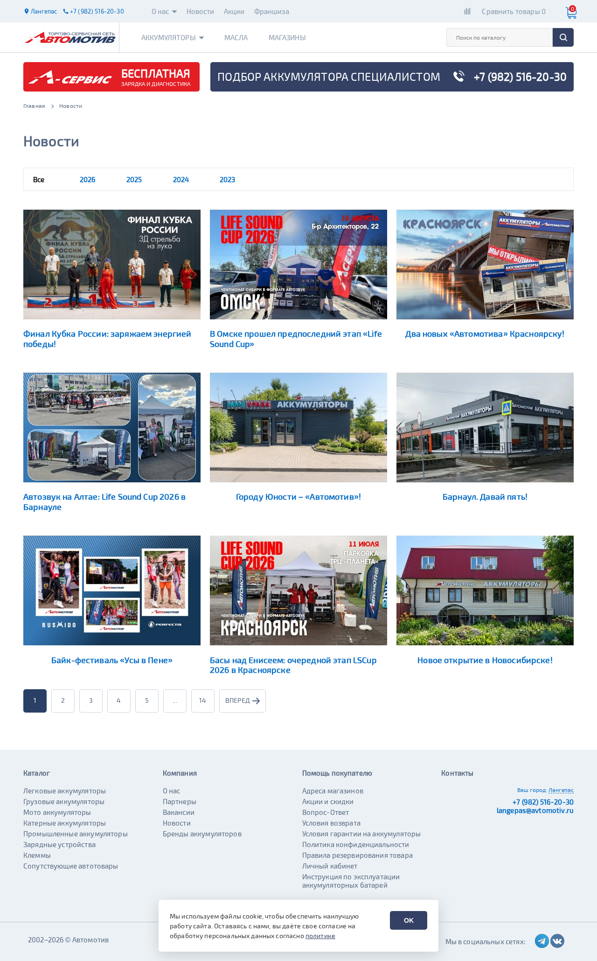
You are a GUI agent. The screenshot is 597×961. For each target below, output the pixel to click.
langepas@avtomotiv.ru (535, 810)
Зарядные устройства (59, 844)
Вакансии (178, 812)
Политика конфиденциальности (356, 844)
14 (202, 700)
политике (320, 936)
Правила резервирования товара (357, 855)
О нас (160, 11)
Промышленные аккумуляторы (75, 833)
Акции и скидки (328, 801)
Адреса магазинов (332, 790)
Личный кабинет (330, 866)
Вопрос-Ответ (325, 812)
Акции (234, 11)
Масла (236, 37)
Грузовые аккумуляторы (63, 801)
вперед (237, 700)
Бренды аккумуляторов (202, 833)
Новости (201, 11)
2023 (228, 179)
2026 (88, 179)
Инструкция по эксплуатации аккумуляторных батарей (351, 880)
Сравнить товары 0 (514, 11)
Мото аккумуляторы (57, 812)
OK (409, 920)
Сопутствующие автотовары (70, 866)
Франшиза (271, 11)
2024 (181, 179)
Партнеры (179, 801)
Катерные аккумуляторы (64, 823)
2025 (134, 179)
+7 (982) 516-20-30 (543, 802)
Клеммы (37, 855)
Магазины (287, 37)
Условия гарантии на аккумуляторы (361, 833)
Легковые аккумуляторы (64, 790)
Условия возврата (331, 823)
